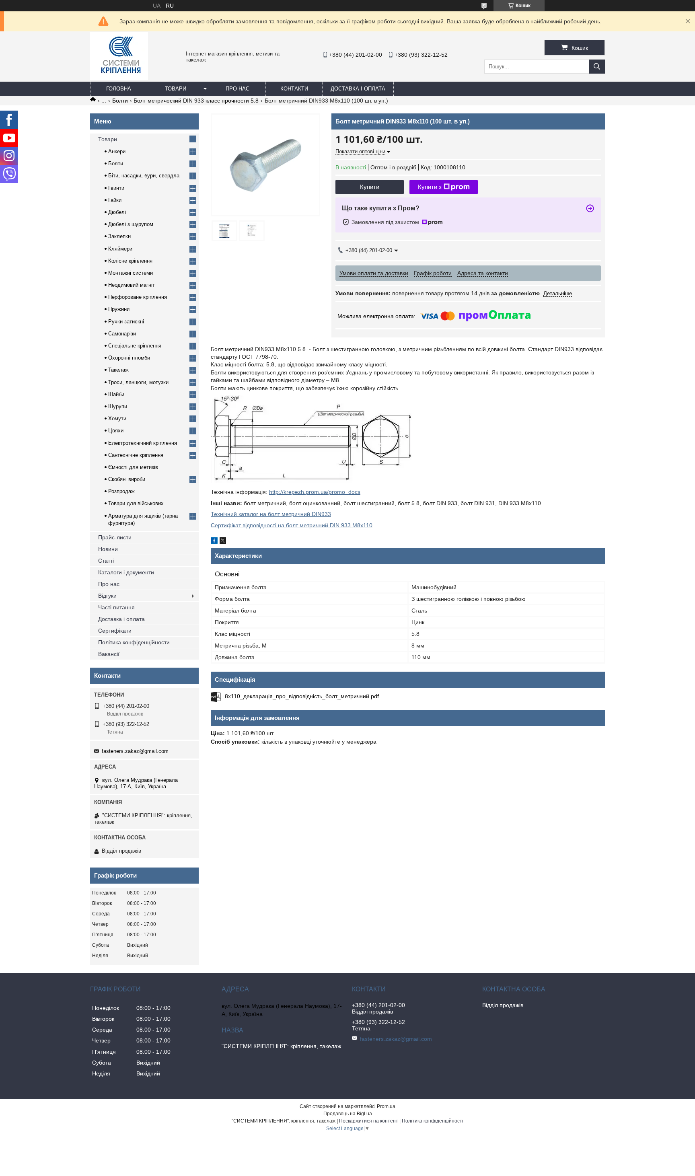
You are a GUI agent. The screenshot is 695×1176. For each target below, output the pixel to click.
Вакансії (108, 654)
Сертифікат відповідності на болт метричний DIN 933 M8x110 (291, 525)
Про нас (237, 89)
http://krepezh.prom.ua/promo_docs (314, 492)
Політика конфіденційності (432, 1121)
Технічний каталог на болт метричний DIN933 (271, 514)
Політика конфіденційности (134, 642)
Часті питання (116, 607)
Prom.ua (386, 1106)
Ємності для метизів (133, 467)
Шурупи (117, 406)
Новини (108, 549)
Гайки (114, 200)
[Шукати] (597, 67)
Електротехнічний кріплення (142, 443)
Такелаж (118, 370)
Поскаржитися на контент (368, 1121)
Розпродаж (121, 491)
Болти (120, 100)
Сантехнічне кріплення (135, 455)
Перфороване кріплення (137, 297)
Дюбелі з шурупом (130, 224)
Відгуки (107, 595)
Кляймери (120, 249)
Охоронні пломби (129, 358)
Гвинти (116, 188)
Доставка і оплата (358, 89)
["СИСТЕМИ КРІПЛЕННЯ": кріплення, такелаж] (119, 78)
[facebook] (214, 542)
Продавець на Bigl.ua (347, 1113)
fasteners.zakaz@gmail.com (135, 751)
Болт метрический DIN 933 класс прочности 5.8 (196, 100)
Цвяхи (115, 431)
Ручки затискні (126, 322)
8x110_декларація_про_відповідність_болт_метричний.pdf (302, 696)
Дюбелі (117, 212)
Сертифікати (115, 630)
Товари (175, 89)
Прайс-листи (115, 537)
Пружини (119, 309)
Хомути (117, 418)
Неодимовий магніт (131, 285)
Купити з (430, 186)
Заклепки (119, 236)
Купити (369, 186)
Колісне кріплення (130, 261)
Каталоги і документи (126, 572)
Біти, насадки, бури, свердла (143, 176)
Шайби (116, 394)
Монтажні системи (130, 273)
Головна (118, 89)
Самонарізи (122, 334)
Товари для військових (136, 503)
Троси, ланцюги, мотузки (138, 382)
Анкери (116, 151)
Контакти (294, 89)
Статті (106, 560)
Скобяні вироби (126, 479)
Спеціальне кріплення (134, 346)
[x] (223, 542)
